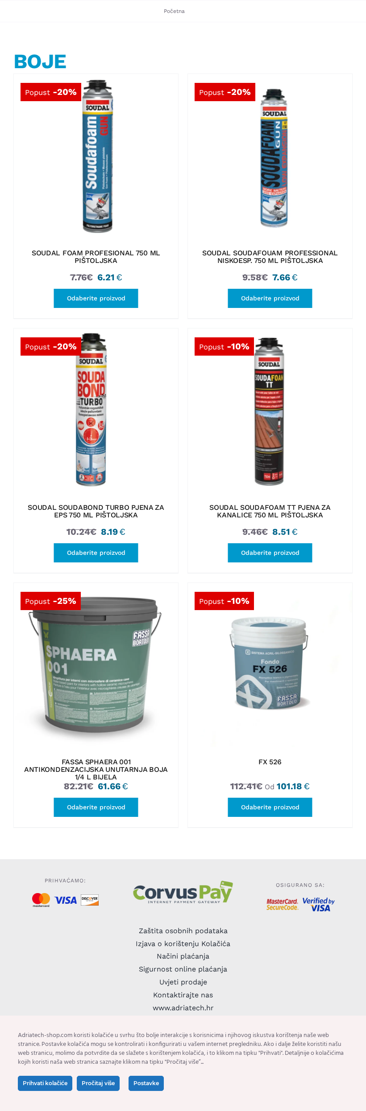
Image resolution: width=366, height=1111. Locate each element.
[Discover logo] (89, 898)
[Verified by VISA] (319, 901)
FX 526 (269, 762)
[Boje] (96, 156)
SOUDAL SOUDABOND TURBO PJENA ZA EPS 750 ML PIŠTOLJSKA (96, 511)
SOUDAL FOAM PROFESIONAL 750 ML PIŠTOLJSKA (96, 257)
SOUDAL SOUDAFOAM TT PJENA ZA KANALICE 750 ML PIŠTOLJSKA (270, 511)
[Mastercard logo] (41, 896)
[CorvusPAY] (183, 882)
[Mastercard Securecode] (282, 902)
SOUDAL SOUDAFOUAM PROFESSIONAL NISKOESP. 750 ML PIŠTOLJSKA (270, 257)
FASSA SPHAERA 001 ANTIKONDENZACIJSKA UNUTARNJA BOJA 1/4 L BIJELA (96, 769)
